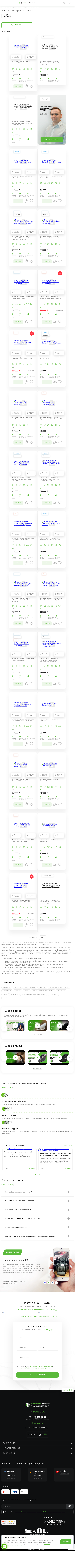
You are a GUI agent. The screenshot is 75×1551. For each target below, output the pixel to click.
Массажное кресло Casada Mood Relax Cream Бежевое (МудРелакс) (51, 599)
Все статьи (68, 1145)
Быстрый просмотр (16, 57)
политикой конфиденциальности (41, 1366)
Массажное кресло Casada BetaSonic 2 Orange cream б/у (50, 539)
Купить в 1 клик (31, 57)
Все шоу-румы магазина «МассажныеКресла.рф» (37, 1316)
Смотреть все (37, 1034)
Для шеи (42, 987)
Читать (31, 1168)
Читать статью (6, 1087)
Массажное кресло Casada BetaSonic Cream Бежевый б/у (22, 358)
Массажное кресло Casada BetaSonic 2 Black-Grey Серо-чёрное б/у (21, 600)
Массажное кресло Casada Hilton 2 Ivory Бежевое (23, 418)
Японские (14, 994)
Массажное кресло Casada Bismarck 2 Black (21, 62)
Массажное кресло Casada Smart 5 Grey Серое (51, 177)
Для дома (7, 987)
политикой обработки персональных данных (35, 1368)
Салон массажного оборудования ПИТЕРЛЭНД (37, 1309)
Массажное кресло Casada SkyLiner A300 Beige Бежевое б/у (51, 418)
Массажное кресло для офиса (43, 990)
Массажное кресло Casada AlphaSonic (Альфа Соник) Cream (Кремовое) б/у (23, 123)
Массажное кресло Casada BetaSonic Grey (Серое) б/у (21, 901)
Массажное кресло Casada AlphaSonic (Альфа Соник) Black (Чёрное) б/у (50, 902)
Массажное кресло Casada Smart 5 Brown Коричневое (23, 297)
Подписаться (11, 1478)
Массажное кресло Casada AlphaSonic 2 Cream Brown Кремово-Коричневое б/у (49, 660)
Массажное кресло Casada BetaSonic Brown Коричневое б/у (51, 297)
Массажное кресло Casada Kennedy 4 (49, 720)
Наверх (68, 1390)
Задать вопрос (51, 139)
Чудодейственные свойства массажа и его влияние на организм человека (55, 1154)
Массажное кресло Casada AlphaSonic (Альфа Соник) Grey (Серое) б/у (50, 63)
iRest (5, 994)
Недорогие (7, 990)
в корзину (18, 86)
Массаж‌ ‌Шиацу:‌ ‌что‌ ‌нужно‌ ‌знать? (18, 1152)
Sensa (26, 990)
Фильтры (18, 25)
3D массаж (53, 994)
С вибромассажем (10, 997)
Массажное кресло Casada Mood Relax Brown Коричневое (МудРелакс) (23, 540)
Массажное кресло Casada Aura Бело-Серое (22, 177)
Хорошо (66, 1541)
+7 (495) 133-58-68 (37, 1417)
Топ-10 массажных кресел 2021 (24, 987)
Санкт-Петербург (39, 1411)
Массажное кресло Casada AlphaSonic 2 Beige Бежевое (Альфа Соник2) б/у (49, 479)
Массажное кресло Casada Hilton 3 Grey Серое (51, 358)
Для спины (61, 990)
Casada (17, 990)
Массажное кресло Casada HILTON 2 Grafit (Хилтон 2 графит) (23, 840)
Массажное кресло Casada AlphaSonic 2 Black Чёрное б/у (50, 237)
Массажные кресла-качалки (59, 987)
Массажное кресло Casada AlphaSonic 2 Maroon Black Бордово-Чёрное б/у (21, 238)
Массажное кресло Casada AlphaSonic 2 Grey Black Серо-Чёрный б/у (22, 479)
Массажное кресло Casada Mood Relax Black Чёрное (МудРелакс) (23, 720)
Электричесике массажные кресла (33, 994)
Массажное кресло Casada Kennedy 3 (49, 780)
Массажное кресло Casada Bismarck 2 (49, 840)
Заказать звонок (37, 1423)
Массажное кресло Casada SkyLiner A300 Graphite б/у (21, 780)
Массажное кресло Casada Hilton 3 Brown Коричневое (23, 659)
